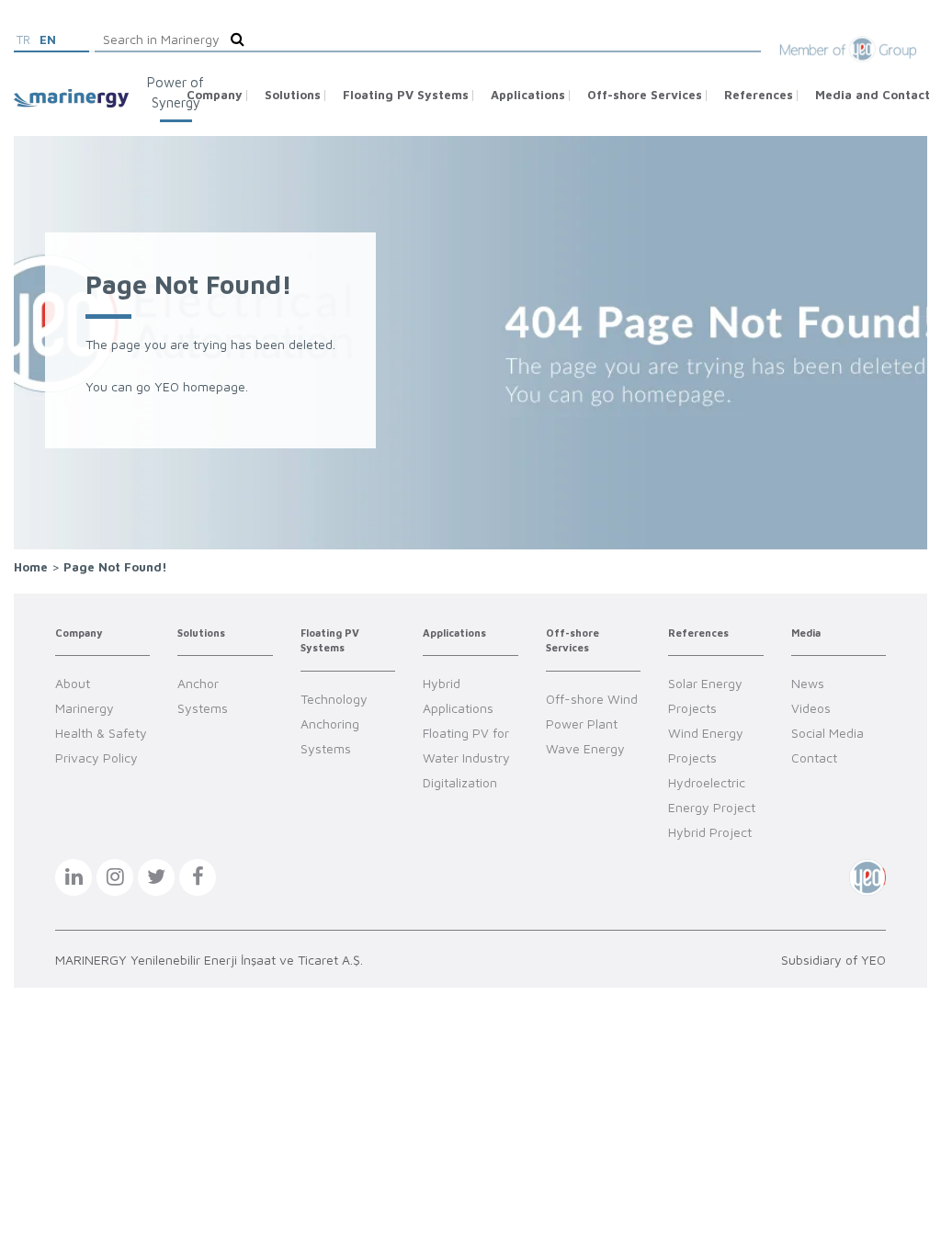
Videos (811, 708)
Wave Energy (585, 748)
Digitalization (460, 782)
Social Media (827, 733)
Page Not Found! (115, 567)
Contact (814, 757)
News (807, 683)
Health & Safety (101, 733)
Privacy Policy (96, 757)
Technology (334, 699)
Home (31, 567)
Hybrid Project (710, 832)
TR (23, 39)
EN (48, 39)
